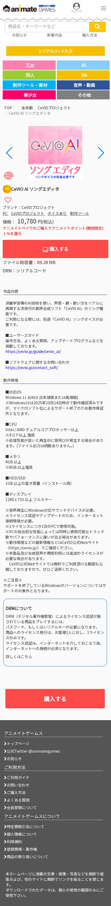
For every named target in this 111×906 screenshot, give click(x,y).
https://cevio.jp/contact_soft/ (31, 367)
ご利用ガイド (18, 777)
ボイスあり (57, 213)
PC (5, 213)
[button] (100, 153)
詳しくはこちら (19, 656)
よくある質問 (18, 800)
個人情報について (22, 834)
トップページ (18, 743)
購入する (58, 248)
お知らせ (14, 758)
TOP (8, 107)
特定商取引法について (25, 826)
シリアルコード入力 (55, 51)
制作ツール (79, 213)
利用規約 (14, 841)
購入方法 (89, 35)
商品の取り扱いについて (27, 856)
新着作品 (54, 35)
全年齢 (27, 107)
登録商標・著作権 (22, 849)
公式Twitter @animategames (33, 751)
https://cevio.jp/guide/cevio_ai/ (33, 351)
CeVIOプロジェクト (54, 107)
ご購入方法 (16, 792)
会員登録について (22, 807)
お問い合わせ (18, 785)
